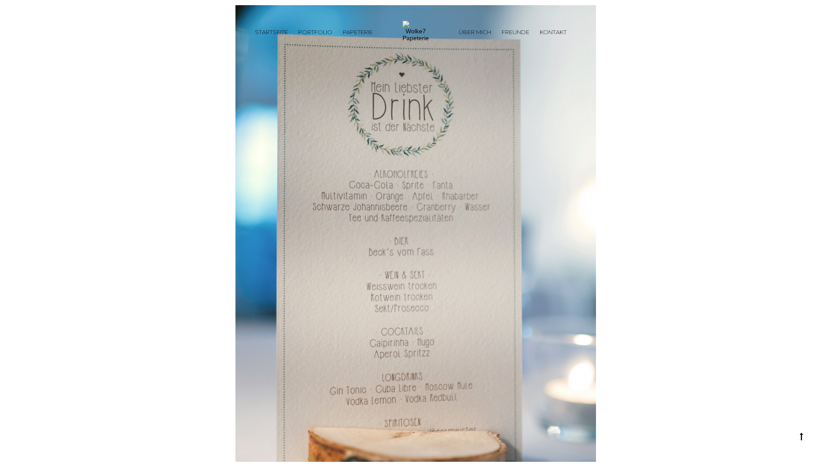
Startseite (271, 32)
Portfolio (315, 32)
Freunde (515, 32)
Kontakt (553, 32)
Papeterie (358, 32)
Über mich (475, 32)
